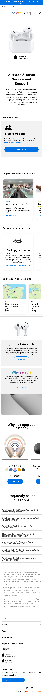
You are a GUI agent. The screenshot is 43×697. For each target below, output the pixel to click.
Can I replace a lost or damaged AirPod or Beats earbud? (20, 519)
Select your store (10, 7)
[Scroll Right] (42, 199)
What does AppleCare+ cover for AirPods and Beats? (17, 527)
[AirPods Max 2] (15, 446)
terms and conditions (23, 603)
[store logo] (21, 13)
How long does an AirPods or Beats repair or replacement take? (18, 535)
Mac (16, 265)
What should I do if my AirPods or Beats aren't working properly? (20, 511)
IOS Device (9, 265)
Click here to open (11, 215)
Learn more (21, 149)
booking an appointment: (13, 142)
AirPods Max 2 (15, 466)
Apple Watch (25, 265)
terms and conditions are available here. (23, 606)
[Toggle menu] (2, 13)
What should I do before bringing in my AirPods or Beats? (20, 559)
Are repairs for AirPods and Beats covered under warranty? (17, 543)
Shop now (21, 359)
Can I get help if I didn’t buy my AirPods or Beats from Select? (20, 551)
